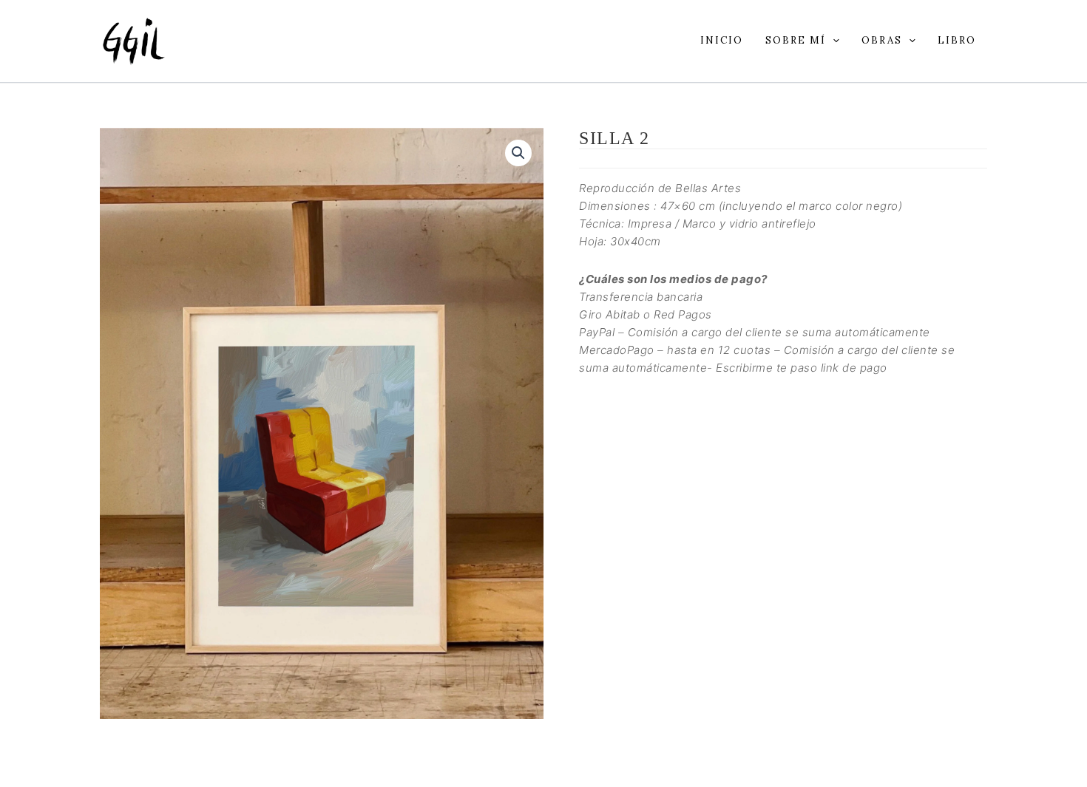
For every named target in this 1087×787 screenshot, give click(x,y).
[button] (518, 153)
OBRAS (881, 40)
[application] (832, 40)
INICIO (721, 40)
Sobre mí (795, 40)
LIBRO (957, 40)
